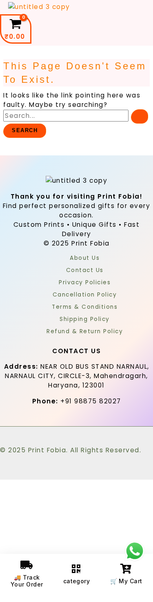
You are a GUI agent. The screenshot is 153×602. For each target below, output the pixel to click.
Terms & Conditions (85, 307)
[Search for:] (75, 115)
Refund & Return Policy (85, 331)
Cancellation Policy (85, 295)
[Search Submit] (139, 116)
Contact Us (85, 270)
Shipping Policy (85, 319)
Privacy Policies (85, 282)
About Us (85, 258)
